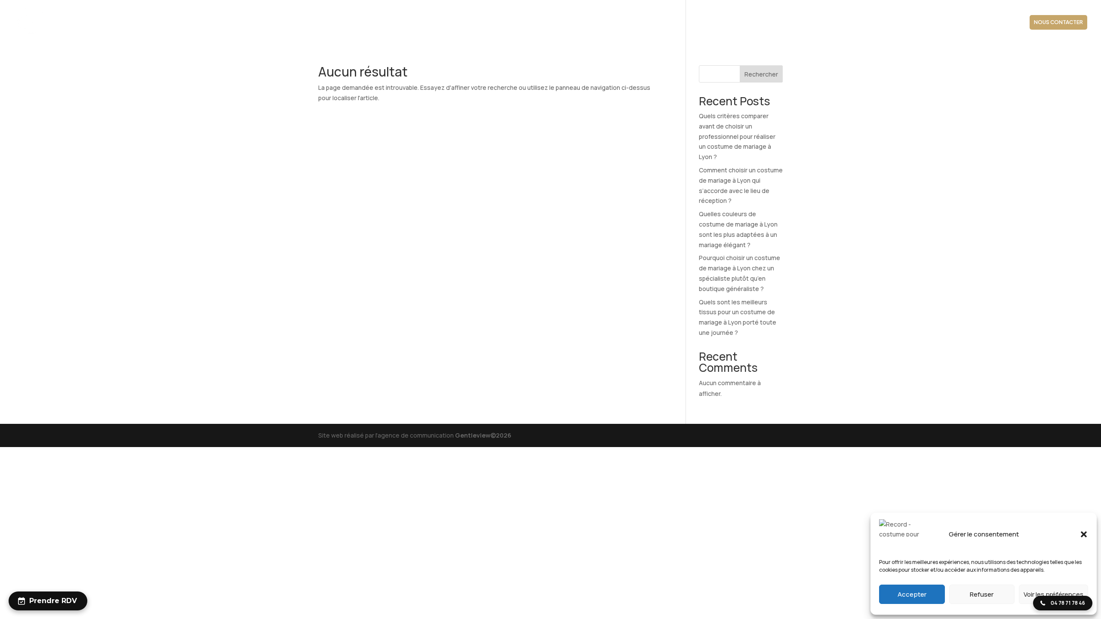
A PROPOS (738, 22)
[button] (1083, 534)
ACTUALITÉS (937, 22)
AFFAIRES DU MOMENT (991, 22)
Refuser (981, 594)
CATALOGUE (895, 22)
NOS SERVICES (850, 22)
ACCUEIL (703, 22)
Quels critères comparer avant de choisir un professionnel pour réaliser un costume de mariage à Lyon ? (737, 136)
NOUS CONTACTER (1058, 22)
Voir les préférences (1053, 594)
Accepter (912, 594)
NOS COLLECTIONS (787, 22)
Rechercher (761, 74)
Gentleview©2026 (483, 435)
